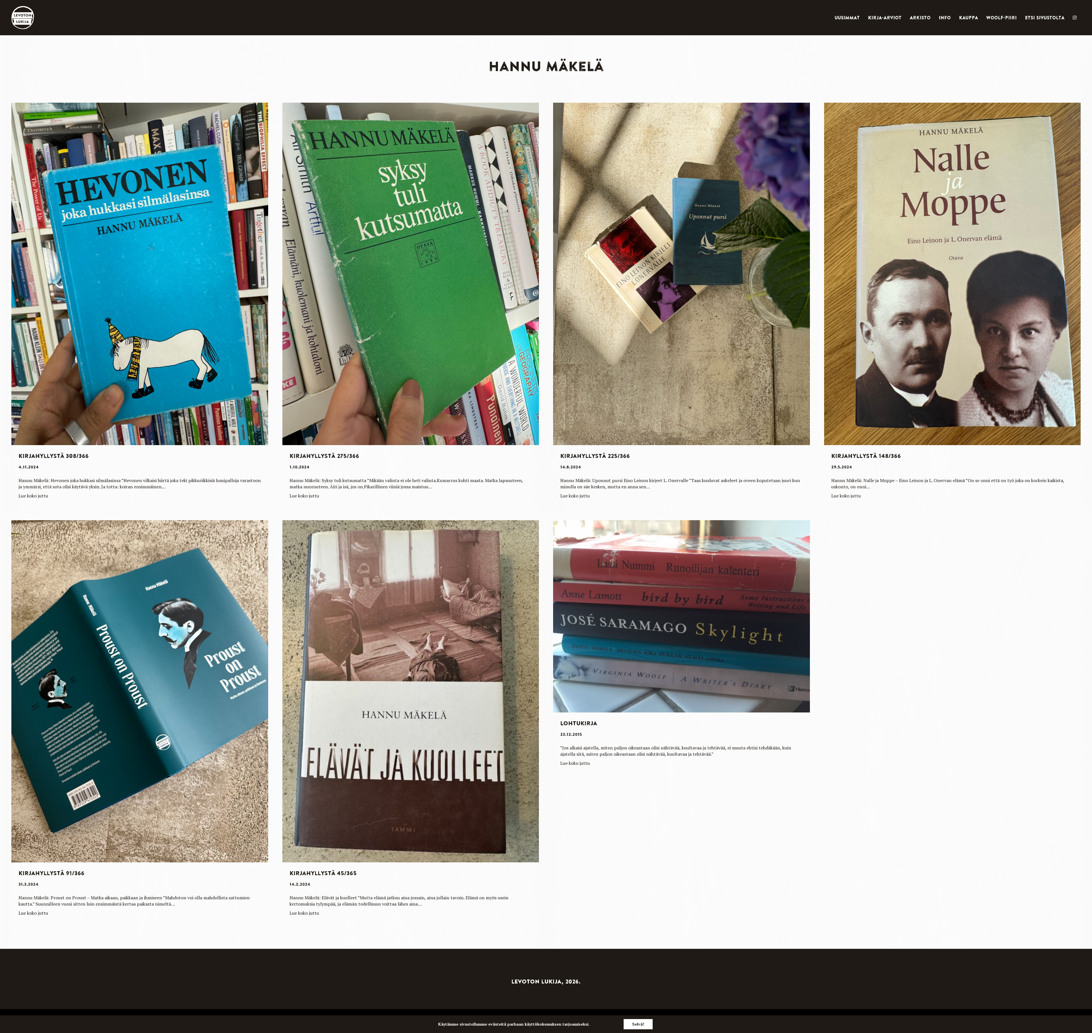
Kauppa (968, 17)
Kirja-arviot (884, 17)
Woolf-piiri (1001, 17)
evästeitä (497, 1024)
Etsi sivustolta (1044, 17)
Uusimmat (847, 17)
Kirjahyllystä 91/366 (51, 873)
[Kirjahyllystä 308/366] (139, 273)
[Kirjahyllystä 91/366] (139, 690)
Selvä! (638, 1024)
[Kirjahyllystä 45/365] (410, 690)
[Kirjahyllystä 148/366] (952, 273)
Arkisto (920, 17)
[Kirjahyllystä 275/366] (410, 273)
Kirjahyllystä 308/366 (53, 456)
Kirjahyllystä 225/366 (595, 456)
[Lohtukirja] (681, 615)
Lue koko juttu (33, 496)
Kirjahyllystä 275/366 (324, 456)
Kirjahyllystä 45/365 (323, 873)
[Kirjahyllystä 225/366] (681, 273)
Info (945, 17)
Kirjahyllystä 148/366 (866, 456)
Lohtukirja (578, 723)
